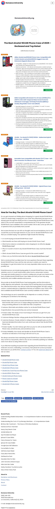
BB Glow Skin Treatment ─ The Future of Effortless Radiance (19, 424)
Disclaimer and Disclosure (9, 477)
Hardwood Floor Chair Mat (9, 427)
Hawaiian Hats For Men (8, 459)
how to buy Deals (38, 398)
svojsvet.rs (11, 508)
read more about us (45, 350)
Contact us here (26, 350)
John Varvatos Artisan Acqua (10, 462)
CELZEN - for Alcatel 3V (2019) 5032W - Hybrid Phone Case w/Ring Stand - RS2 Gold (32, 187)
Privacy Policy (5, 480)
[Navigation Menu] (52, 3)
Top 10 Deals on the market (9, 401)
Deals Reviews (27, 398)
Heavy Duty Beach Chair (8, 429)
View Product (49, 90)
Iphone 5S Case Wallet (8, 443)
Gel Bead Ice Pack (6, 456)
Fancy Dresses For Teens (8, 440)
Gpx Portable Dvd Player (8, 435)
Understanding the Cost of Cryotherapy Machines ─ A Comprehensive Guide (25, 421)
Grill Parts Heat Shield (7, 451)
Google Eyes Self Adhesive (9, 445)
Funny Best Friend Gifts (8, 454)
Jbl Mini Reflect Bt (6, 432)
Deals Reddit (18, 398)
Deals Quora (9, 398)
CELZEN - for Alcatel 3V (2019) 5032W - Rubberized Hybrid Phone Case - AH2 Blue (32, 138)
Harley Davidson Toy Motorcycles (11, 467)
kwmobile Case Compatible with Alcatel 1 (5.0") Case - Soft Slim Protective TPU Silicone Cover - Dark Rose (33, 159)
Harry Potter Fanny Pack (8, 470)
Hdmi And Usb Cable (7, 464)
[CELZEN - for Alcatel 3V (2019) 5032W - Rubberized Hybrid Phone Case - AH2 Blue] (7, 141)
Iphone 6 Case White (7, 437)
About (3, 482)
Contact (3, 485)
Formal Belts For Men (7, 448)
